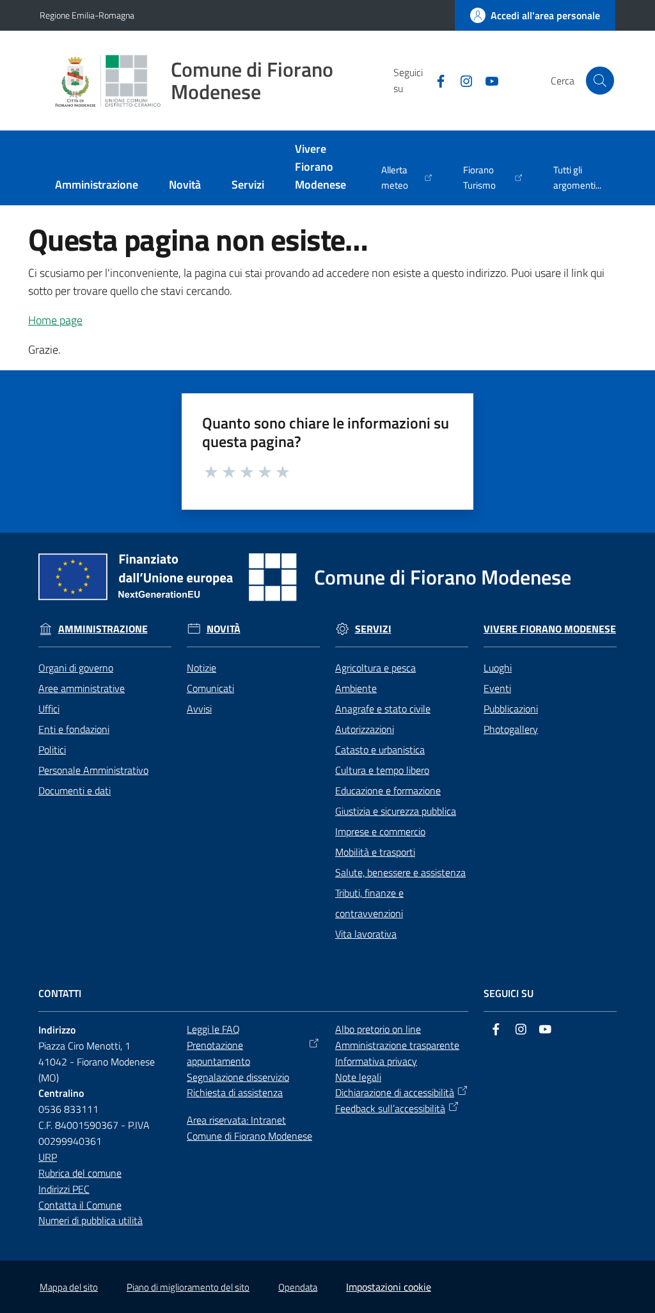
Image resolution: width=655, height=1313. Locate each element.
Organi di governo (75, 667)
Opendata (297, 1287)
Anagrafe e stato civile (382, 708)
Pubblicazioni (511, 708)
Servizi (373, 629)
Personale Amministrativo (93, 770)
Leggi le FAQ (213, 1029)
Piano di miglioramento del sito (188, 1287)
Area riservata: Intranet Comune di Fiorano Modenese (249, 1128)
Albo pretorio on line (378, 1029)
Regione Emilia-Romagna (87, 15)
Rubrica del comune (80, 1173)
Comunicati (210, 688)
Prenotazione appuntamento (218, 1053)
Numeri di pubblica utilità (90, 1220)
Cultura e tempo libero (382, 770)
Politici (52, 749)
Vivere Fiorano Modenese (550, 629)
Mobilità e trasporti (375, 852)
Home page (55, 320)
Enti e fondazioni (73, 729)
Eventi (497, 688)
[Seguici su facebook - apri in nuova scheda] (435, 80)
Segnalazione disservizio (238, 1077)
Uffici (48, 708)
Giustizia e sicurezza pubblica (395, 811)
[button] (600, 80)
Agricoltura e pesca (375, 667)
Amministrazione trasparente (397, 1045)
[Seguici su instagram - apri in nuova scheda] (461, 80)
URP (47, 1157)
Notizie (201, 667)
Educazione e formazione (388, 790)
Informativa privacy (376, 1061)
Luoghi (498, 667)
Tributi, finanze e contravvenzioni (369, 903)
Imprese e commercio (380, 831)
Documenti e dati (74, 790)
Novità (224, 629)
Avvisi (199, 708)
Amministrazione (103, 629)
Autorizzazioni (364, 729)
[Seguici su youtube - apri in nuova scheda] (487, 80)
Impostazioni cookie (388, 1286)
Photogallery (511, 729)
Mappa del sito (69, 1287)
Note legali (358, 1077)
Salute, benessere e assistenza (400, 872)
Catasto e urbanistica (380, 749)
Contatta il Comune (80, 1205)
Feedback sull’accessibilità (390, 1108)
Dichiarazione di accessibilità (394, 1092)
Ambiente (356, 688)
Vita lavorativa (366, 933)
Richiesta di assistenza (235, 1092)
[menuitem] (97, 185)
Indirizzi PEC (64, 1189)
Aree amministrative (81, 688)
